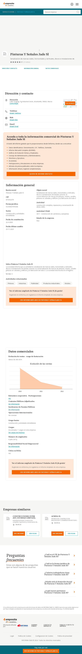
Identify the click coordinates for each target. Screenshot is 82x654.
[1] (11, 62)
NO (9, 398)
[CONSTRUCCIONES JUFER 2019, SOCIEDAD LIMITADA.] (8, 518)
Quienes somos (34, 625)
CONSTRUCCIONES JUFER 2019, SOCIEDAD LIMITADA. (24, 517)
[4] (18, 62)
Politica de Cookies (24, 636)
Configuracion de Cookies (44, 636)
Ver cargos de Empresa (16, 433)
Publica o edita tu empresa (67, 625)
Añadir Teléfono (15, 113)
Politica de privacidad (64, 636)
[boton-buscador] (77, 12)
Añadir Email (14, 126)
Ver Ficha (33, 533)
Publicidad (34, 283)
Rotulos (67, 283)
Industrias (22, 283)
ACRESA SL (56, 516)
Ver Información (14, 404)
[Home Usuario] (72, 4)
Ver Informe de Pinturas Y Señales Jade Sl (41, 651)
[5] (20, 62)
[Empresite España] (9, 4)
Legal (12, 636)
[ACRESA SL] (47, 518)
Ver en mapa (70, 103)
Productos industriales (51, 283)
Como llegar (14, 103)
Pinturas (11, 283)
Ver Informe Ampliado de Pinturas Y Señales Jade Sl (41, 300)
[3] (16, 62)
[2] (13, 62)
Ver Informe (19, 533)
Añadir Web (14, 120)
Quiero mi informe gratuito (41, 174)
